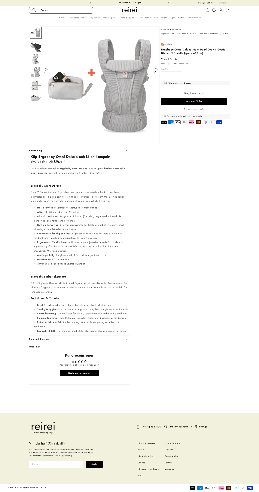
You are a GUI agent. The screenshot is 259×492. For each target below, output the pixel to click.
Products (174, 29)
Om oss (141, 462)
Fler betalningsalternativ (194, 108)
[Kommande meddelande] (168, 3)
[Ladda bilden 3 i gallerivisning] (35, 59)
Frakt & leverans (172, 442)
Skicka (94, 464)
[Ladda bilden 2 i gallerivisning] (35, 46)
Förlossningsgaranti (147, 442)
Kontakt (168, 462)
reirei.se (11, 487)
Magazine (169, 469)
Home (163, 29)
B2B (139, 475)
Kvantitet (164, 68)
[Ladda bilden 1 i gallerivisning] (35, 33)
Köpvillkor (169, 449)
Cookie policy (171, 456)
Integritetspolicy (145, 456)
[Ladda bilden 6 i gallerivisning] (35, 98)
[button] (64, 10)
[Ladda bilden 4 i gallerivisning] (35, 72)
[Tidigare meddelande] (90, 3)
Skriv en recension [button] (79, 373)
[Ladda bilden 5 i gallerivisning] (35, 85)
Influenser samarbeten (148, 469)
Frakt (174, 63)
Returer (141, 449)
